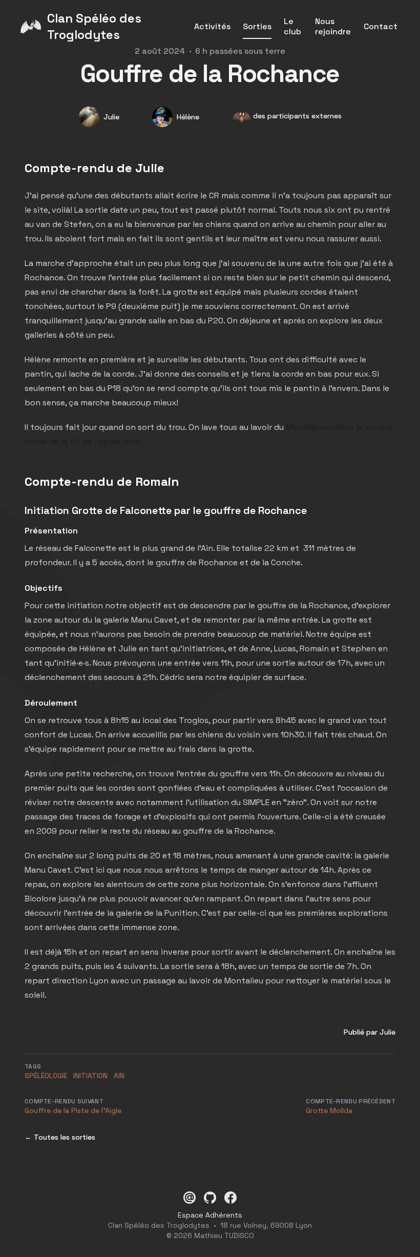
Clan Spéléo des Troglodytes (158, 1225)
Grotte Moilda (329, 1110)
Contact (380, 27)
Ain (119, 1075)
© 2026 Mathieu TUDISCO (210, 1235)
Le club (292, 26)
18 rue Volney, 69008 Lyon (266, 1225)
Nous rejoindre (333, 26)
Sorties (257, 27)
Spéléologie (46, 1075)
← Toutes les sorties (60, 1137)
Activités (212, 27)
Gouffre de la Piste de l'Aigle (73, 1110)
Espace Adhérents (210, 1215)
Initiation (90, 1075)
